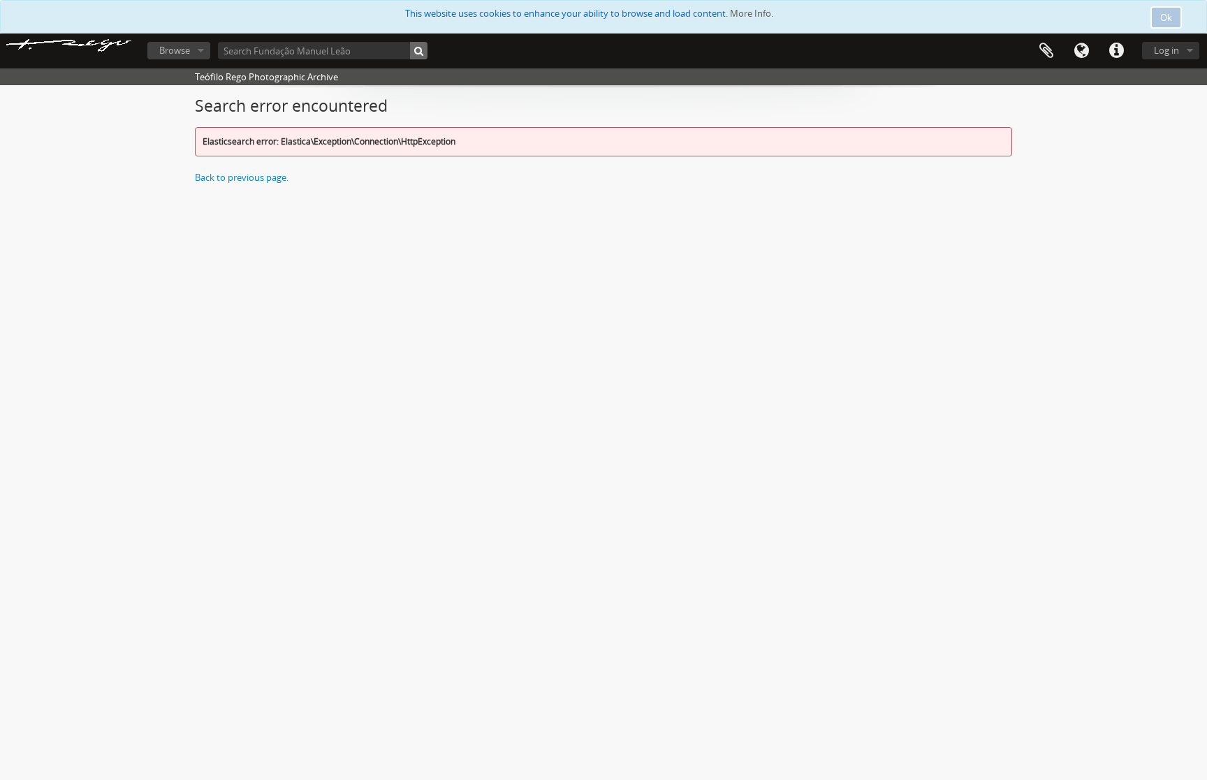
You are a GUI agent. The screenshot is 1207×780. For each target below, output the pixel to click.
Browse (174, 50)
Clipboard (1046, 51)
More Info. (751, 13)
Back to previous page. (241, 177)
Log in (1166, 50)
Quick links (1116, 51)
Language (1081, 51)
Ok (1166, 17)
